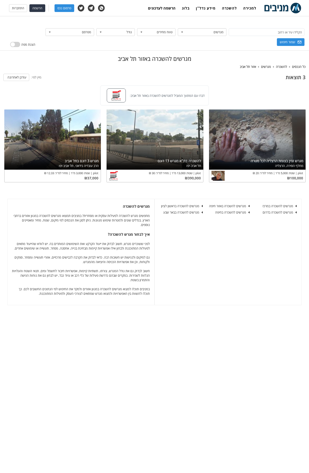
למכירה (249, 8)
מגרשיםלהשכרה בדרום (278, 212)
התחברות (18, 8)
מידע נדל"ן (206, 8)
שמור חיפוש (287, 42)
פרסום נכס (64, 8)
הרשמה (37, 8)
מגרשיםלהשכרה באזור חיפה (227, 206)
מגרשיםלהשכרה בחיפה (230, 212)
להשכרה (229, 8)
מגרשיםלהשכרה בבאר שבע (181, 212)
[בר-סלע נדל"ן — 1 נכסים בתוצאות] (116, 95)
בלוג (186, 8)
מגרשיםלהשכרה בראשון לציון (180, 206)
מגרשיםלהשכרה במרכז (278, 206)
